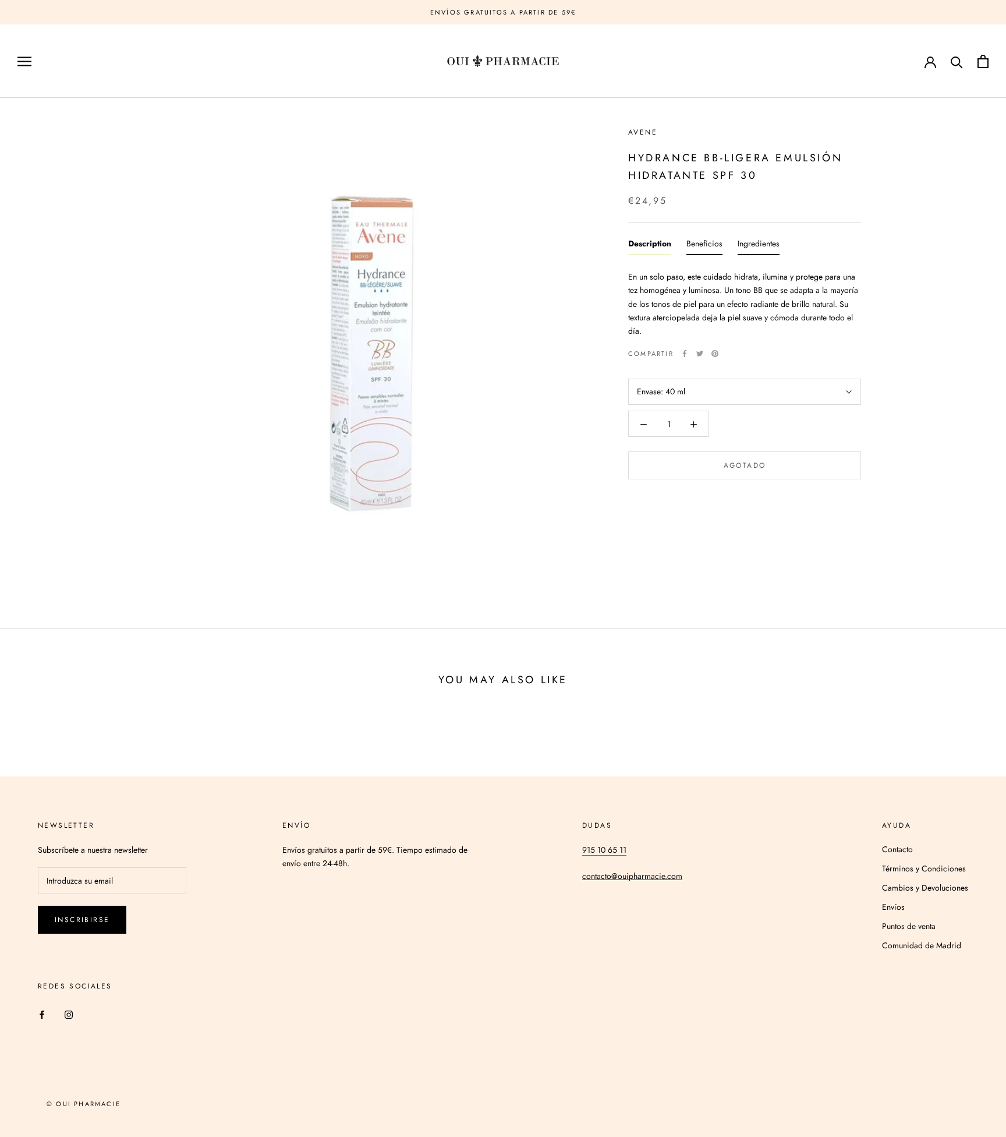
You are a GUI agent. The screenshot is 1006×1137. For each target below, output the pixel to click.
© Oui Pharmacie (84, 1103)
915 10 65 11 (604, 850)
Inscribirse (82, 919)
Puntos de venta (909, 926)
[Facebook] (684, 353)
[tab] (649, 247)
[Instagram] (69, 1014)
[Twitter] (699, 353)
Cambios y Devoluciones (925, 888)
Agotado (745, 466)
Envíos (893, 907)
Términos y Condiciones (924, 868)
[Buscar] (957, 61)
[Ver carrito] (983, 61)
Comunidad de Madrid (921, 945)
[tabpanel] (744, 301)
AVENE (642, 132)
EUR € (884, 62)
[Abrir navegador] (24, 61)
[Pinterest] (714, 353)
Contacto (897, 849)
